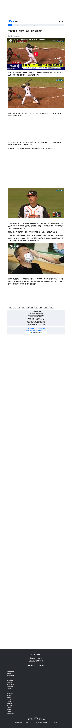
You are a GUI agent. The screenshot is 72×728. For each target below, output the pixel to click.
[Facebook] (29, 665)
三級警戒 (46, 307)
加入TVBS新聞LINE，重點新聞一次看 (36, 330)
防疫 (23, 307)
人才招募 (9, 699)
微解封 (51, 307)
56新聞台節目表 (10, 675)
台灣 (19, 307)
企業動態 (9, 697)
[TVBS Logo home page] (13, 21)
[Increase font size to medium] (57, 21)
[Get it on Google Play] (40, 718)
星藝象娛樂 (9, 703)
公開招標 (9, 707)
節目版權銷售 (10, 705)
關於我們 (9, 673)
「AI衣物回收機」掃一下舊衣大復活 (36, 324)
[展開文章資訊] (62, 34)
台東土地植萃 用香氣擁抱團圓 (36, 313)
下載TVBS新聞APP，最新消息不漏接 (36, 328)
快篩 (32, 307)
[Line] (31, 665)
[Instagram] (37, 665)
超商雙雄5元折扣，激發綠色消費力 (36, 321)
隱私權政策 (9, 682)
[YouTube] (40, 665)
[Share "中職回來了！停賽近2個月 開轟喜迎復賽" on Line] (59, 21)
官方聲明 (9, 711)
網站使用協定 (10, 686)
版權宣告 (9, 688)
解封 (41, 307)
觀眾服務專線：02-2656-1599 (36, 662)
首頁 (9, 28)
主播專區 (9, 701)
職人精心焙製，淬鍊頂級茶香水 (36, 315)
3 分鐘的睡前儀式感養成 (36, 316)
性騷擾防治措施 (10, 684)
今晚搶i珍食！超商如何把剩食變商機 (36, 323)
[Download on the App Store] (31, 718)
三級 (36, 307)
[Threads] (34, 665)
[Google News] (43, 665)
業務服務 (9, 709)
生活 (12, 28)
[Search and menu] (62, 21)
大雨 (15, 307)
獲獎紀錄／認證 (10, 713)
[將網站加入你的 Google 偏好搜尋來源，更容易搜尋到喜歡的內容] (36, 332)
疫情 (28, 307)
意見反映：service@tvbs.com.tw (36, 660)
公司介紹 (9, 695)
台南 (10, 307)
